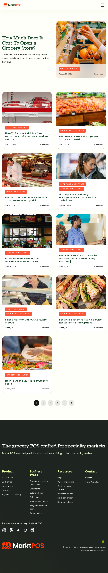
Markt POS (72, 547)
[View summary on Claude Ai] (11, 530)
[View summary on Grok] (25, 530)
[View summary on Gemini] (18, 530)
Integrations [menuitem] (7, 486)
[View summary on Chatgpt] (4, 530)
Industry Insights (69, 69)
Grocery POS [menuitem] (8, 477)
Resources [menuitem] (65, 471)
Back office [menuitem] (7, 482)
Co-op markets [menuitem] (36, 513)
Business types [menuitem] (36, 473)
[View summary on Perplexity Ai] (32, 530)
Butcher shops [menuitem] (36, 493)
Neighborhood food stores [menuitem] (39, 507)
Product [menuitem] (8, 471)
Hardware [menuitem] (6, 490)
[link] (13, 5)
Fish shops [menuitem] (34, 497)
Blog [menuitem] (59, 477)
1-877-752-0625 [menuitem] (92, 482)
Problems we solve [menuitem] (66, 493)
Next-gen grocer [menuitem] (65, 498)
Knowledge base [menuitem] (65, 502)
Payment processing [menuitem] (11, 494)
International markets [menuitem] (40, 501)
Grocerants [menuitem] (35, 488)
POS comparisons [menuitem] (66, 482)
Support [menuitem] (89, 477)
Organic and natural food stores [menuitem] (39, 483)
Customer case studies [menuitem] (64, 488)
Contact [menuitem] (91, 471)
